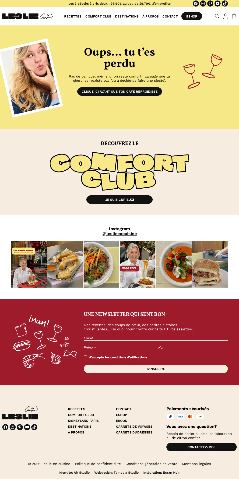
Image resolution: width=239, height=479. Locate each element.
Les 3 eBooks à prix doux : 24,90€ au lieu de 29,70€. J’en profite (119, 3)
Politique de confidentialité (98, 464)
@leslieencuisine (119, 233)
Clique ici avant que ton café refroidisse (120, 91)
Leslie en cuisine (56, 464)
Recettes (72, 16)
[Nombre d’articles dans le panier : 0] (233, 16)
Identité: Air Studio (74, 472)
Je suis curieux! (119, 199)
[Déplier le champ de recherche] (217, 16)
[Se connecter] (226, 16)
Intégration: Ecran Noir (161, 472)
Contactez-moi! (201, 447)
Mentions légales (196, 464)
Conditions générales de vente (151, 464)
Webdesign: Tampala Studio (116, 472)
